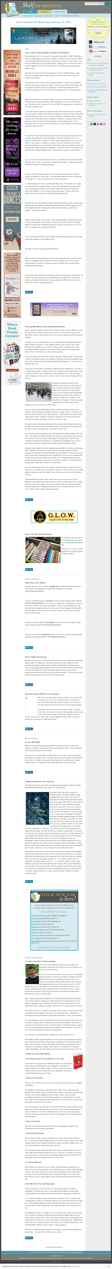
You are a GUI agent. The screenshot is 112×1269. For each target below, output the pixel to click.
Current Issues (57, 1258)
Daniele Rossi (65, 551)
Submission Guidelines (46, 1258)
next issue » (59, 1247)
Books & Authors (93, 97)
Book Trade (59, 11)
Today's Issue (28, 15)
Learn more (75, 1266)
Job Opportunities (79, 1258)
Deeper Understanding (94, 111)
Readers (44, 12)
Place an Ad (49, 15)
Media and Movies (93, 80)
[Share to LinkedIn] (98, 124)
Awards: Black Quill (94, 101)
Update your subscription (74, 1252)
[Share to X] (95, 124)
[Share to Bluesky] (104, 124)
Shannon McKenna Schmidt (50, 489)
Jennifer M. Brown (31, 873)
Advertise (36, 1258)
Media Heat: (97, 84)
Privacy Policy (89, 1258)
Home (30, 12)
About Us (26, 1258)
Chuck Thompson (60, 1225)
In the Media (64, 1258)
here (74, 762)
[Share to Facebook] (91, 124)
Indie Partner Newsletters (70, 15)
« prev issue (50, 1247)
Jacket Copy (39, 227)
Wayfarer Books (77, 551)
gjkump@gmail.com (46, 282)
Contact (31, 1258)
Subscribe (71, 1258)
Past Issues (38, 15)
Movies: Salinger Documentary (98, 87)
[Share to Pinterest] (101, 124)
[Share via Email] (88, 124)
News (89, 60)
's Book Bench (75, 542)
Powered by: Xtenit (56, 1262)
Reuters (60, 63)
